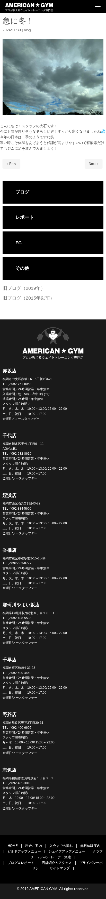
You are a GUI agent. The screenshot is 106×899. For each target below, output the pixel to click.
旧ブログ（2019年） (24, 288)
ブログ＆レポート (20, 863)
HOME (13, 846)
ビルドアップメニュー (24, 851)
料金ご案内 (33, 846)
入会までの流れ (61, 846)
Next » (94, 164)
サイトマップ (60, 868)
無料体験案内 (90, 846)
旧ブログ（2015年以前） (29, 298)
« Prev (11, 164)
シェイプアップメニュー (66, 851)
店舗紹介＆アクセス (57, 863)
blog (27, 30)
